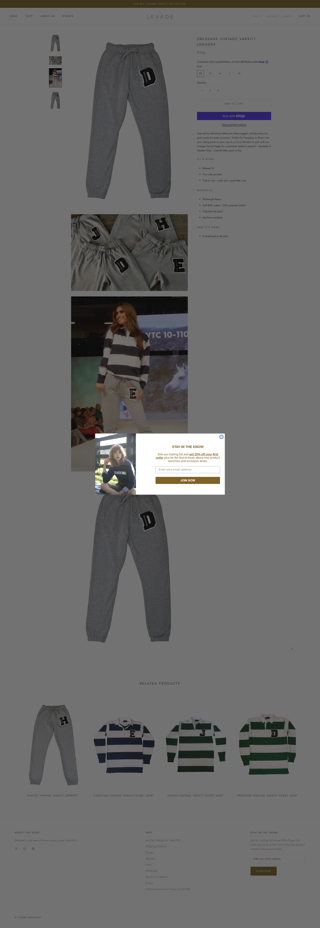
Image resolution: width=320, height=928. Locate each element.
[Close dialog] (221, 437)
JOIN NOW (187, 480)
